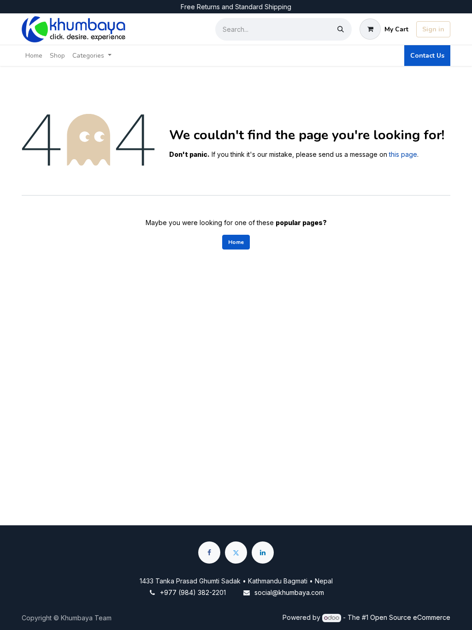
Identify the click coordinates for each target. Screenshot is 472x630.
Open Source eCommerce (410, 617)
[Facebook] (209, 552)
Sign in (433, 29)
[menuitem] (34, 55)
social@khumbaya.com (289, 592)
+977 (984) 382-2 (188, 592)
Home (236, 242)
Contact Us (427, 55)
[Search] (341, 29)
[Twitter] (236, 552)
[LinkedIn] (263, 552)
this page (403, 154)
